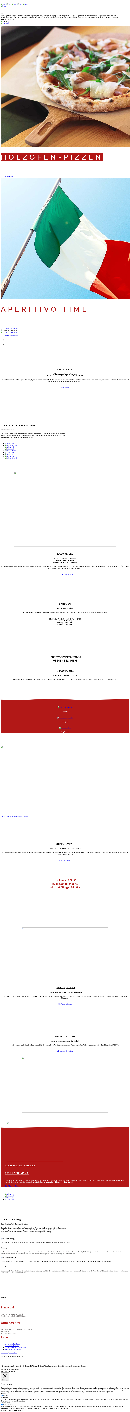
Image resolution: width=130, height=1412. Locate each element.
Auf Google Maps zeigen (65, 574)
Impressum (4, 1353)
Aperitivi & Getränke (11, 328)
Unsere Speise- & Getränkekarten (15, 1347)
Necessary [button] (4, 1393)
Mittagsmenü (5, 816)
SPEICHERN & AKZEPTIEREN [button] (12, 1410)
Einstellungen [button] (5, 1369)
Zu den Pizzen (9, 176)
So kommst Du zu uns (12, 1346)
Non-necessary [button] (5, 1403)
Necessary (6, 1395)
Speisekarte (13, 816)
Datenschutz (13, 1353)
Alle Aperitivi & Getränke (65, 1051)
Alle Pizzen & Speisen (65, 1004)
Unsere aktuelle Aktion (12, 1344)
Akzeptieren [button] (15, 1369)
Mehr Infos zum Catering (13, 1349)
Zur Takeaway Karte (11, 335)
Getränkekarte (23, 816)
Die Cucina (65, 388)
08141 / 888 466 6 (65, 660)
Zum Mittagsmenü (65, 860)
